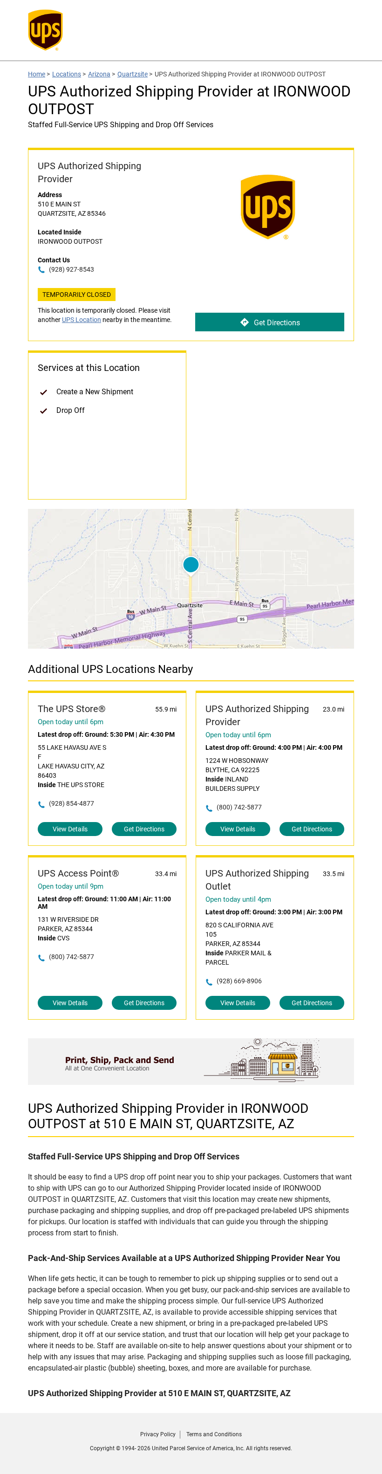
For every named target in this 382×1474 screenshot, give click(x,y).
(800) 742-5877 (239, 807)
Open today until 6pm (70, 722)
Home (36, 74)
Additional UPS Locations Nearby (110, 669)
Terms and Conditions (214, 1434)
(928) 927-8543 (71, 269)
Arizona (99, 74)
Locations (66, 74)
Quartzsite (132, 74)
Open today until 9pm (70, 886)
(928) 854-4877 (71, 803)
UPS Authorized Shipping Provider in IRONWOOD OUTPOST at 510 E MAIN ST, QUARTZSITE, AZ (168, 1116)
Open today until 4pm (238, 899)
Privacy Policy (158, 1434)
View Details (70, 829)
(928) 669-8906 (239, 981)
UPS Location (81, 319)
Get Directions (277, 322)
